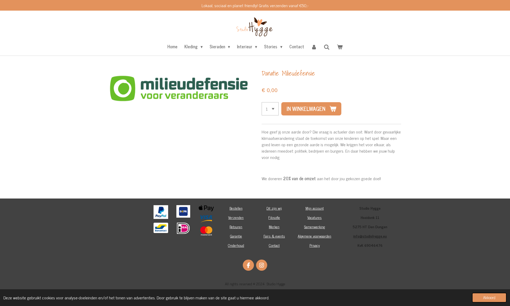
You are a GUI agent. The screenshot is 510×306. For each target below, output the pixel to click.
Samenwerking (314, 226)
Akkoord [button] (489, 297)
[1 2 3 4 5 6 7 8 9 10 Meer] (270, 108)
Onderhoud (236, 245)
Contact (274, 245)
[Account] (314, 46)
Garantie (236, 236)
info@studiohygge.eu (370, 236)
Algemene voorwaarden (314, 236)
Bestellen (236, 208)
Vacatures (314, 217)
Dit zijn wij (274, 208)
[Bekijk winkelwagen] (339, 46)
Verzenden (236, 217)
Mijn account (314, 208)
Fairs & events (274, 236)
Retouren (236, 226)
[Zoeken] (326, 46)
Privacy (314, 245)
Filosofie (274, 217)
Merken (274, 226)
